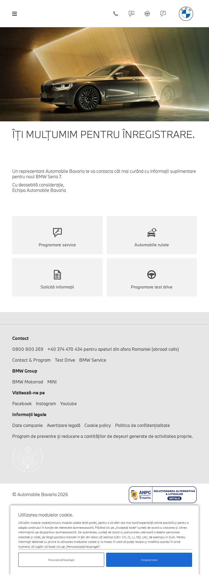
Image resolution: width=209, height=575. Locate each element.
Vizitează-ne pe (28, 392)
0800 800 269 (27, 349)
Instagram (46, 403)
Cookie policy (97, 425)
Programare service (163, 13)
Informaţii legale (29, 414)
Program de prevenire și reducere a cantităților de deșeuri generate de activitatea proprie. (102, 436)
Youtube (68, 403)
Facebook (22, 403)
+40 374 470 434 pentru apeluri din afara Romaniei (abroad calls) (113, 349)
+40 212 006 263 (115, 13)
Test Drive (147, 13)
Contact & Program (131, 13)
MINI (52, 382)
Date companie (27, 425)
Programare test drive (152, 287)
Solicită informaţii (57, 287)
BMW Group (24, 371)
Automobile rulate (151, 244)
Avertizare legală (63, 425)
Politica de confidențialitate (142, 425)
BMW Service (92, 360)
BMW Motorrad (27, 382)
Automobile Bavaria (186, 14)
